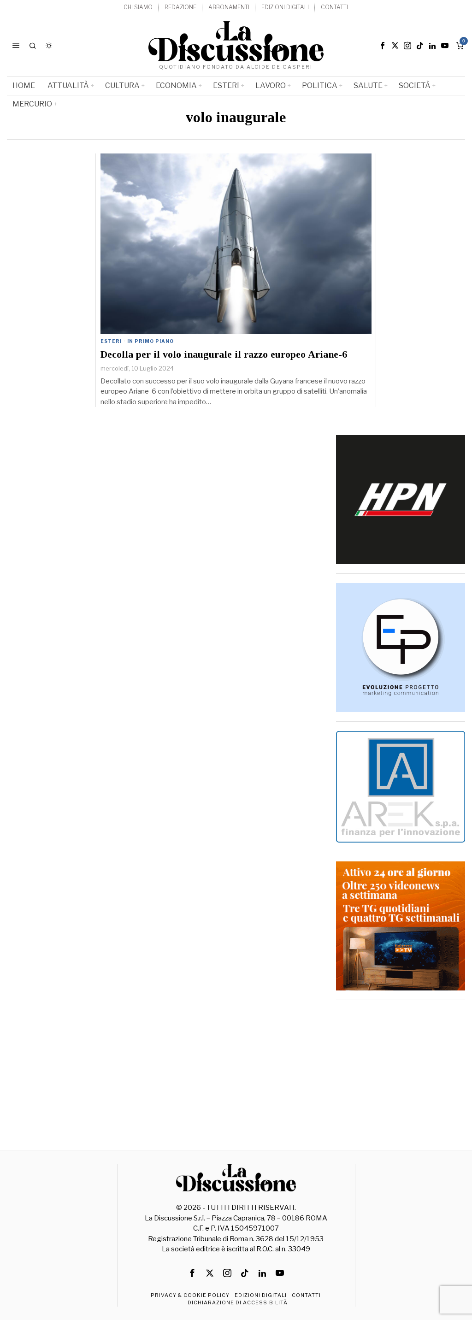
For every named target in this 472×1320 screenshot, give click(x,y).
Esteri (111, 341)
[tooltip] (382, 45)
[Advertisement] (400, 1067)
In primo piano (150, 341)
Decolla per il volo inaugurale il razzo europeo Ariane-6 (223, 354)
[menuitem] (138, 7)
